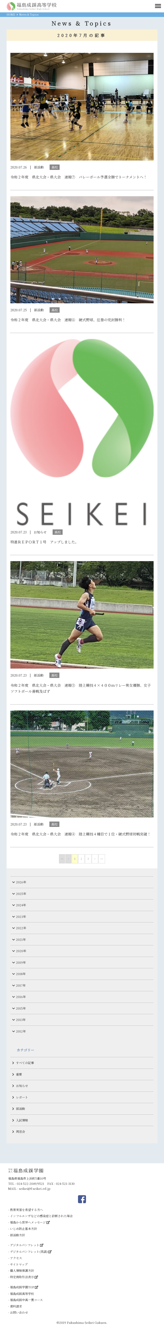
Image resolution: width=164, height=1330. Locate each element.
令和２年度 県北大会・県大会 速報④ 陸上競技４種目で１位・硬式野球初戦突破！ (80, 833)
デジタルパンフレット (24, 1245)
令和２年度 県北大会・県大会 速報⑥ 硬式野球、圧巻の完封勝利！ (68, 319)
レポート (22, 1097)
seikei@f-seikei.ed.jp (34, 1188)
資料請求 (16, 1306)
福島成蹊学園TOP (22, 1287)
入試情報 (22, 1120)
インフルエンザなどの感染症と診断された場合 (41, 1216)
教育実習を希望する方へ (26, 1210)
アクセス (16, 1258)
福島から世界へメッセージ (28, 1222)
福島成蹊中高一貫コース (26, 1300)
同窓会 (20, 1131)
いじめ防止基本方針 (23, 1229)
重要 (19, 1074)
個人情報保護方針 (22, 1270)
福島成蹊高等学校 (22, 1294)
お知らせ (22, 1086)
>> (101, 858)
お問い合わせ (19, 1312)
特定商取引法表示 (22, 1277)
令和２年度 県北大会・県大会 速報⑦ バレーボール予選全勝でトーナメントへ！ (78, 176)
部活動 (20, 1108)
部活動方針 (17, 1235)
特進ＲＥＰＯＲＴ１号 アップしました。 (44, 541)
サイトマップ (19, 1264)
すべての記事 (25, 1063)
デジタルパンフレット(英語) (29, 1251)
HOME (11, 14)
